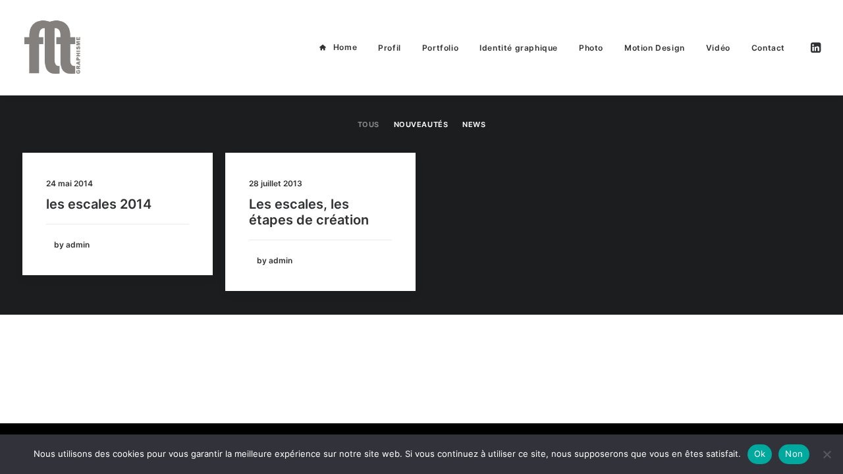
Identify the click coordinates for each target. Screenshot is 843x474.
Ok (760, 453)
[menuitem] (338, 47)
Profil (389, 48)
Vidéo (718, 48)
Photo (591, 48)
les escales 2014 (98, 204)
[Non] (826, 454)
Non (794, 453)
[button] (815, 47)
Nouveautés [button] (421, 124)
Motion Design (654, 48)
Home (345, 47)
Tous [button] (368, 124)
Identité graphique (518, 48)
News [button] (473, 124)
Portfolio (440, 48)
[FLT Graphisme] (52, 47)
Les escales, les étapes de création (309, 212)
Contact (768, 48)
